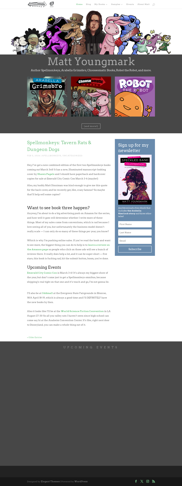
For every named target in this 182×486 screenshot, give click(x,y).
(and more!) (91, 126)
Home (79, 4)
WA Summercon (45, 356)
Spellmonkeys (51, 156)
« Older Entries (34, 337)
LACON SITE (37, 415)
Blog (88, 4)
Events (130, 4)
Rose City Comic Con (49, 432)
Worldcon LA (42, 394)
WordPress (81, 481)
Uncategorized (72, 156)
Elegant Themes (50, 481)
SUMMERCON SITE (40, 377)
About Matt (143, 4)
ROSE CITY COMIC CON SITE (45, 453)
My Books (99, 4)
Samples (115, 4)
